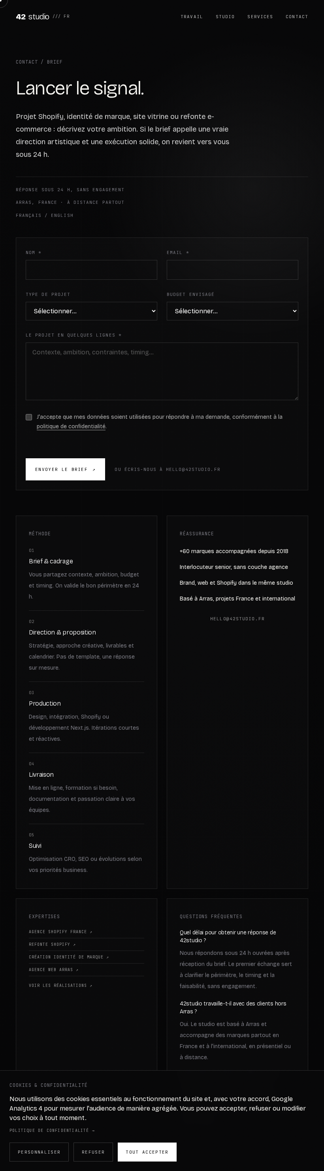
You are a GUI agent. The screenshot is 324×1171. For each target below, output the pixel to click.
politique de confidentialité (71, 426)
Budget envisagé (191, 294)
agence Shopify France (60, 931)
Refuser (93, 1152)
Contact (297, 16)
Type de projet (48, 294)
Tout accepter (147, 1152)
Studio (225, 16)
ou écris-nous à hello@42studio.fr (167, 469)
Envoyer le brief (65, 469)
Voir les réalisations (60, 985)
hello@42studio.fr (237, 618)
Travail (192, 16)
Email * (178, 252)
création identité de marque (69, 957)
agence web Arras (54, 969)
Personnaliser (39, 1152)
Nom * (34, 252)
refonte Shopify (52, 944)
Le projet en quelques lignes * (74, 335)
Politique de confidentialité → (52, 1130)
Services (260, 16)
